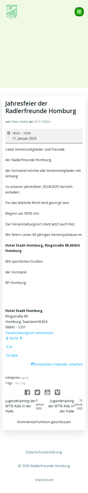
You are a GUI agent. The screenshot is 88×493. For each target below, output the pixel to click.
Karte (13, 338)
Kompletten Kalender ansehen (58, 364)
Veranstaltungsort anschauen (29, 332)
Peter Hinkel (19, 122)
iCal (9, 346)
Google (12, 355)
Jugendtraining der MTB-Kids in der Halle (24, 406)
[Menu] (79, 11)
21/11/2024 (42, 122)
